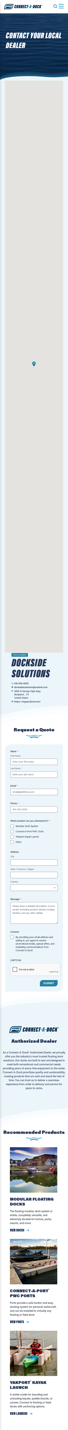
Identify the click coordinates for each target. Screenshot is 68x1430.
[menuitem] (56, 6)
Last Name (15, 768)
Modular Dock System (27, 826)
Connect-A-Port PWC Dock (30, 831)
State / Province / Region (22, 869)
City (12, 856)
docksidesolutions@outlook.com (31, 687)
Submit (48, 983)
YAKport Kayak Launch (27, 836)
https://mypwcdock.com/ (27, 701)
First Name (15, 755)
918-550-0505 (21, 683)
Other (18, 841)
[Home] (23, 6)
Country (14, 881)
